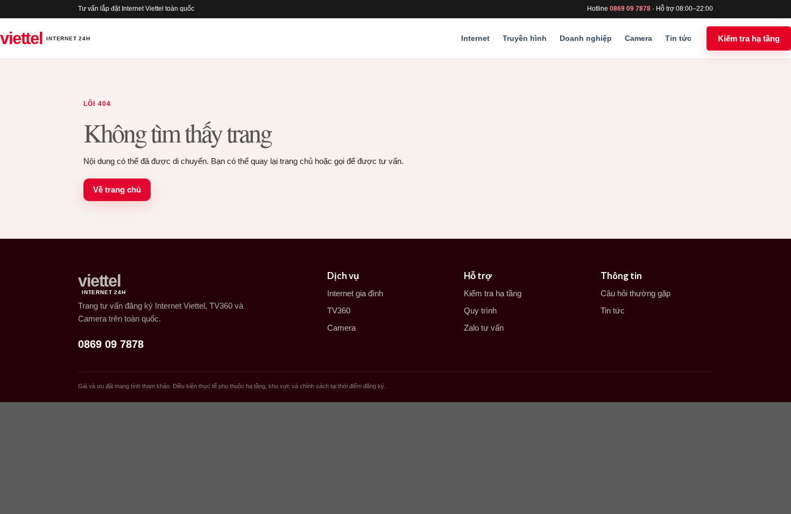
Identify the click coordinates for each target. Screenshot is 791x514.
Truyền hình (525, 38)
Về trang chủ (117, 189)
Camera (638, 38)
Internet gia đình (355, 293)
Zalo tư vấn (484, 327)
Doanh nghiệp (586, 38)
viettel (45, 38)
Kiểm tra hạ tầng (749, 38)
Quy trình (480, 310)
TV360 (338, 310)
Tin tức (678, 38)
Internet (475, 38)
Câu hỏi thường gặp (635, 293)
